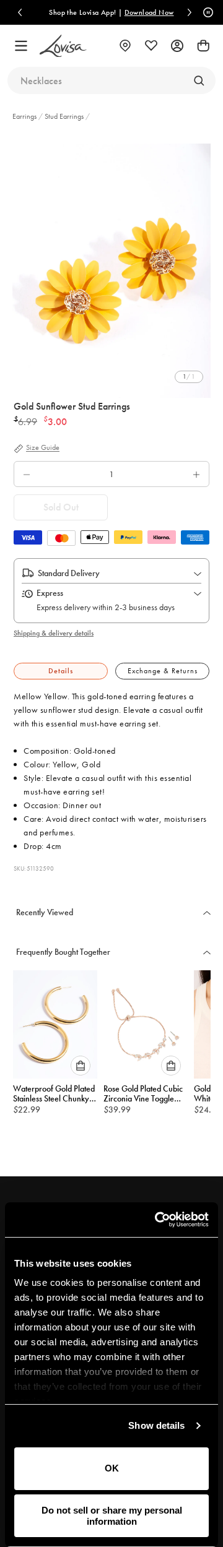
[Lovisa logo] (63, 46)
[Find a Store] (125, 45)
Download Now (149, 12)
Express (50, 593)
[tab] (61, 671)
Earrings (25, 116)
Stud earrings (64, 116)
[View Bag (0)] (203, 45)
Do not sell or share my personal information (112, 1515)
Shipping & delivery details (54, 633)
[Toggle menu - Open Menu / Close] (21, 45)
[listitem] (111, 264)
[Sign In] (177, 45)
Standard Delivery (69, 573)
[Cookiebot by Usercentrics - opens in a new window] (157, 1220)
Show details (156, 1425)
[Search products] (199, 80)
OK (112, 1468)
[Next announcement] (189, 12)
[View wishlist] (151, 45)
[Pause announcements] (206, 12)
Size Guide (42, 448)
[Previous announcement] (20, 12)
